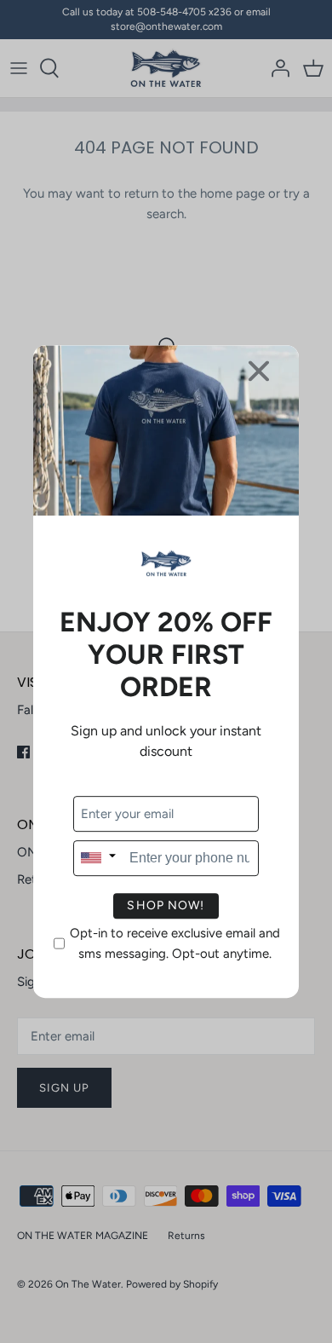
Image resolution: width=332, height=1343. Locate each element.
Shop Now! (165, 905)
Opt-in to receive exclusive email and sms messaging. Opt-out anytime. (175, 943)
